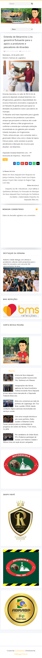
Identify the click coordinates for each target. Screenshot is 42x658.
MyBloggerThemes (21, 654)
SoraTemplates (20, 651)
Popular (12, 371)
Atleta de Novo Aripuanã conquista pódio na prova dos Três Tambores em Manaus (26, 377)
